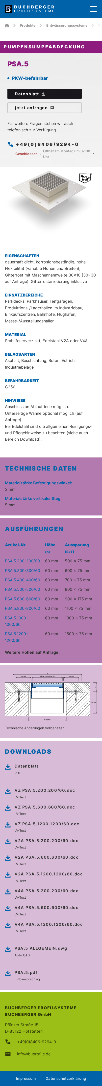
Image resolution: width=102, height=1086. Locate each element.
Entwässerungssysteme (66, 25)
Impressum (26, 1078)
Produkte (27, 25)
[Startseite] (7, 25)
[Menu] (93, 9)
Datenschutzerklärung (66, 1078)
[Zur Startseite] (45, 9)
